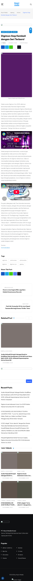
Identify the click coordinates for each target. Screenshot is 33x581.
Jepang (22, 264)
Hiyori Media (19, 575)
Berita (3, 351)
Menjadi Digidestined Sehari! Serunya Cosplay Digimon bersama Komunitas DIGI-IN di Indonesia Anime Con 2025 (15, 440)
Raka (4, 43)
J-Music (3, 500)
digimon (4, 264)
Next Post (26, 304)
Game (23, 471)
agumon (4, 260)
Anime (19, 471)
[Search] (31, 4)
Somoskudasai (5, 248)
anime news (13, 260)
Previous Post (8, 287)
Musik (13, 500)
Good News (8, 351)
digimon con (13, 264)
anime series (23, 260)
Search (29, 381)
